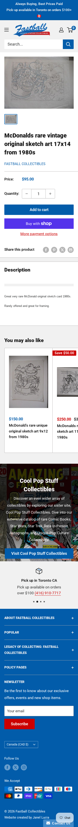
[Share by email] (71, 249)
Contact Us (60, 823)
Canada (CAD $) (17, 744)
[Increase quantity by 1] (50, 193)
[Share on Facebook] (46, 249)
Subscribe (19, 724)
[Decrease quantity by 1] (26, 193)
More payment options (39, 234)
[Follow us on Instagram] (24, 767)
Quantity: (11, 193)
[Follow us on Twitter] (16, 767)
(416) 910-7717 (48, 593)
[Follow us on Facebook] (7, 767)
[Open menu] (6, 29)
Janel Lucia (41, 817)
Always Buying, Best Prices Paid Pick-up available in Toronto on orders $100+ (39, 10)
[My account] (61, 30)
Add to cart (39, 209)
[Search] (68, 44)
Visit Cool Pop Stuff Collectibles (39, 553)
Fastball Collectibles (25, 164)
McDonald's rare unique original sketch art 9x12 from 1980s (28, 431)
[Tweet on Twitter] (62, 249)
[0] (70, 30)
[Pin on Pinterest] (54, 249)
